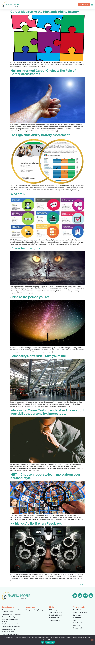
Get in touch (77, 615)
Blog (74, 620)
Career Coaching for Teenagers (11, 614)
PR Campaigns (53, 610)
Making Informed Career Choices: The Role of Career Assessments (43, 72)
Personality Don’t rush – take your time (38, 356)
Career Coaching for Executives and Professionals (11, 610)
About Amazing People (80, 610)
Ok (42, 642)
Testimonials (77, 617)
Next (82, 584)
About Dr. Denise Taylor (80, 612)
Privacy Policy (77, 625)
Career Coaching (8, 607)
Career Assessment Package (11, 626)
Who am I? (17, 194)
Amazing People (79, 607)
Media (51, 607)
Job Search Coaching (8, 629)
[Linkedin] (91, 595)
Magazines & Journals (55, 615)
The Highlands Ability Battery (34, 610)
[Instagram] (80, 595)
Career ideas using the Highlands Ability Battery (44, 11)
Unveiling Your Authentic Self (10, 624)
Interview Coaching (8, 631)
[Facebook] (74, 595)
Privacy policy (50, 642)
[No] (92, 640)
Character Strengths (25, 248)
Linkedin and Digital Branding (10, 634)
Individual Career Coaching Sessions (10, 620)
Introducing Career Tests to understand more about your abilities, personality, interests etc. (47, 411)
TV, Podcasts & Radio (55, 612)
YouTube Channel (54, 620)
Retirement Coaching (8, 617)
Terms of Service (78, 628)
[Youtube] (85, 595)
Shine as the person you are (30, 297)
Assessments (30, 607)
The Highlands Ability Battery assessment (40, 135)
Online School (77, 623)
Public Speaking (54, 617)
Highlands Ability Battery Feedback (36, 523)
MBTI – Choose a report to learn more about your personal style (45, 476)
